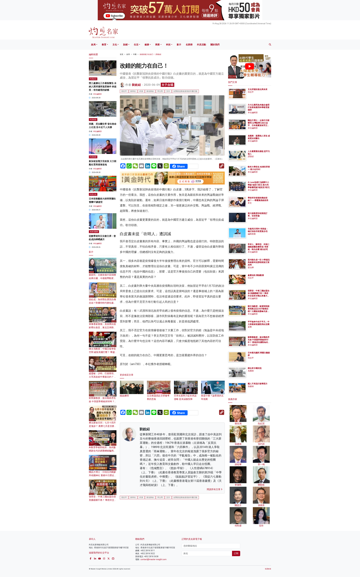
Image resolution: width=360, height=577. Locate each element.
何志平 (251, 92)
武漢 (141, 91)
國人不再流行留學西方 (257, 384)
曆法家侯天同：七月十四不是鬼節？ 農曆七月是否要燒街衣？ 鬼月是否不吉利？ (102, 426)
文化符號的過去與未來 (257, 89)
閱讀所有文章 (214, 489)
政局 (93, 44)
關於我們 (215, 44)
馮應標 (251, 371)
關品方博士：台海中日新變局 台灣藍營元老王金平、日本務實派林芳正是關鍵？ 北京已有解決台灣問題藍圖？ (259, 125)
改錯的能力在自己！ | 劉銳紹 (150, 54)
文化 (114, 44)
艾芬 (168, 91)
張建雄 (251, 386)
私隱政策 (268, 569)
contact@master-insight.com (153, 559)
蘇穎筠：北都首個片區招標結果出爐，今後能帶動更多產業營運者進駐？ (102, 278)
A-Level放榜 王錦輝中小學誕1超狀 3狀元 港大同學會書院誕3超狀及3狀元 (259, 184)
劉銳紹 (136, 84)
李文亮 (160, 91)
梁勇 (250, 327)
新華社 (133, 91)
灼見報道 (93, 120)
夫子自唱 (167, 84)
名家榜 (189, 44)
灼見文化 (93, 194)
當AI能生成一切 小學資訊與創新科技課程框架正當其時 (259, 262)
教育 (104, 44)
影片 (179, 44)
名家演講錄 (94, 232)
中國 (134, 54)
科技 (168, 44)
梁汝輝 (251, 267)
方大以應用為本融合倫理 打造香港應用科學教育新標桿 (259, 107)
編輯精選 (252, 234)
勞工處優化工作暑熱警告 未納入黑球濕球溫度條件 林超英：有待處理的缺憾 (102, 86)
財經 (125, 44)
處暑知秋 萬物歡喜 (256, 275)
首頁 (121, 54)
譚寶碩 (251, 156)
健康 (147, 44)
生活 (136, 44)
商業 (157, 44)
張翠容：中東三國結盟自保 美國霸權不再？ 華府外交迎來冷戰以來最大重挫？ (102, 500)
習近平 (124, 91)
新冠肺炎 (150, 91)
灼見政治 (93, 79)
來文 (250, 203)
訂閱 (236, 553)
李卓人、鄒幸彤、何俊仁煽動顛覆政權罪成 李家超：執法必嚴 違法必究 (258, 246)
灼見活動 (201, 44)
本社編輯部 (97, 94)
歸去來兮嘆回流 (255, 368)
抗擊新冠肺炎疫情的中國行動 (185, 91)
